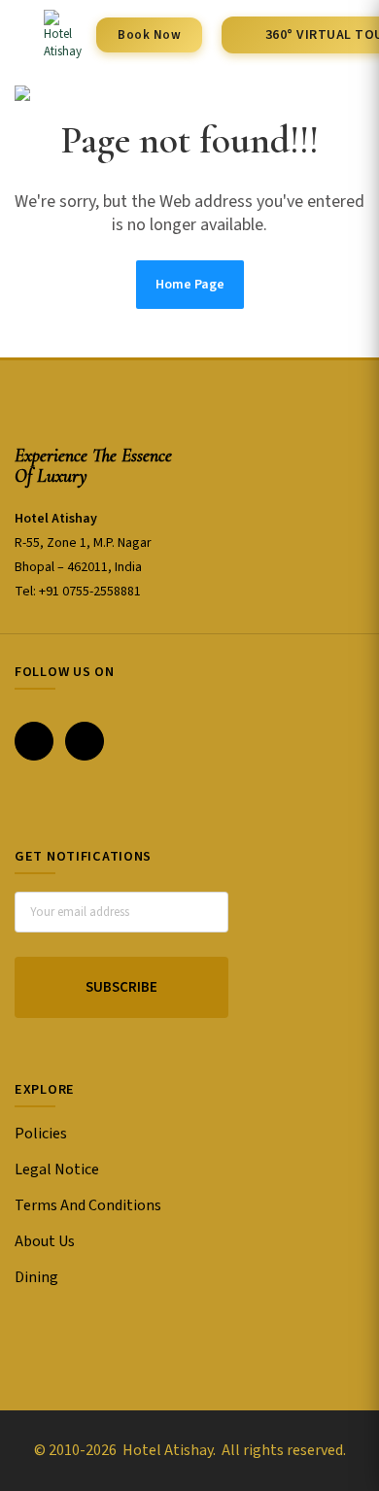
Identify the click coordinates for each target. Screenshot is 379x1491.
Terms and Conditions (88, 1205)
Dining (36, 1277)
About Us (45, 1241)
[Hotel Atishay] (48, 35)
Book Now (149, 35)
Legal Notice (57, 1169)
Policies (41, 1133)
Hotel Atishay (166, 1450)
